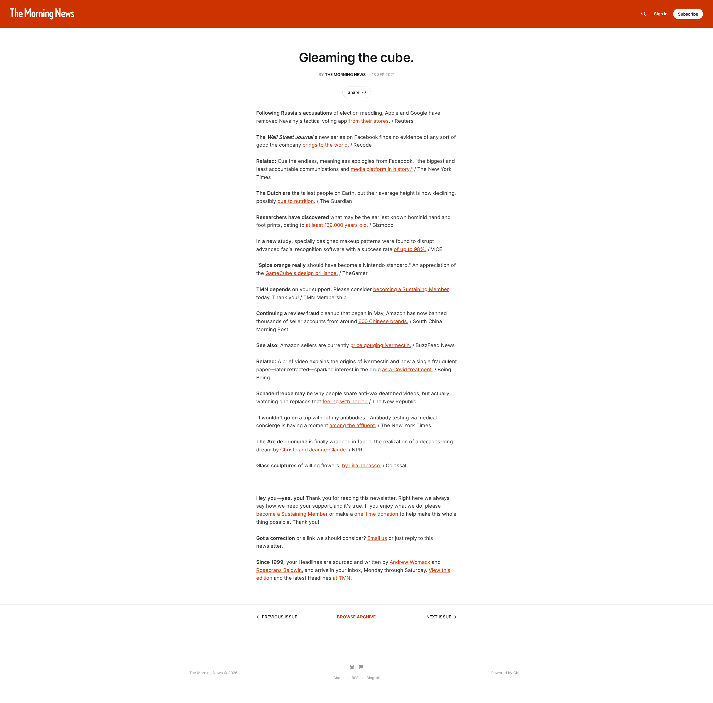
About (338, 677)
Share (354, 92)
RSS (355, 677)
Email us (377, 538)
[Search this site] (643, 14)
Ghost (518, 672)
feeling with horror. (345, 401)
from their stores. (369, 121)
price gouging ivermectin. (380, 345)
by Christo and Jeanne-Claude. (310, 450)
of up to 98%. (410, 249)
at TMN (341, 578)
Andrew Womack (410, 562)
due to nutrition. (296, 201)
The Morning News (345, 74)
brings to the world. (325, 145)
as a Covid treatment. (407, 369)
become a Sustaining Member (292, 514)
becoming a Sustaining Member (411, 289)
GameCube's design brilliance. (301, 273)
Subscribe (688, 14)
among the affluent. (352, 425)
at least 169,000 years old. (337, 225)
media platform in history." (382, 169)
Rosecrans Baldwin (279, 570)
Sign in (661, 13)
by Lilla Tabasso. (361, 465)
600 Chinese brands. (383, 321)
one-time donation (376, 514)
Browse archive (356, 617)
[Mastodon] (361, 667)
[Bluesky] (352, 667)
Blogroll (373, 677)
